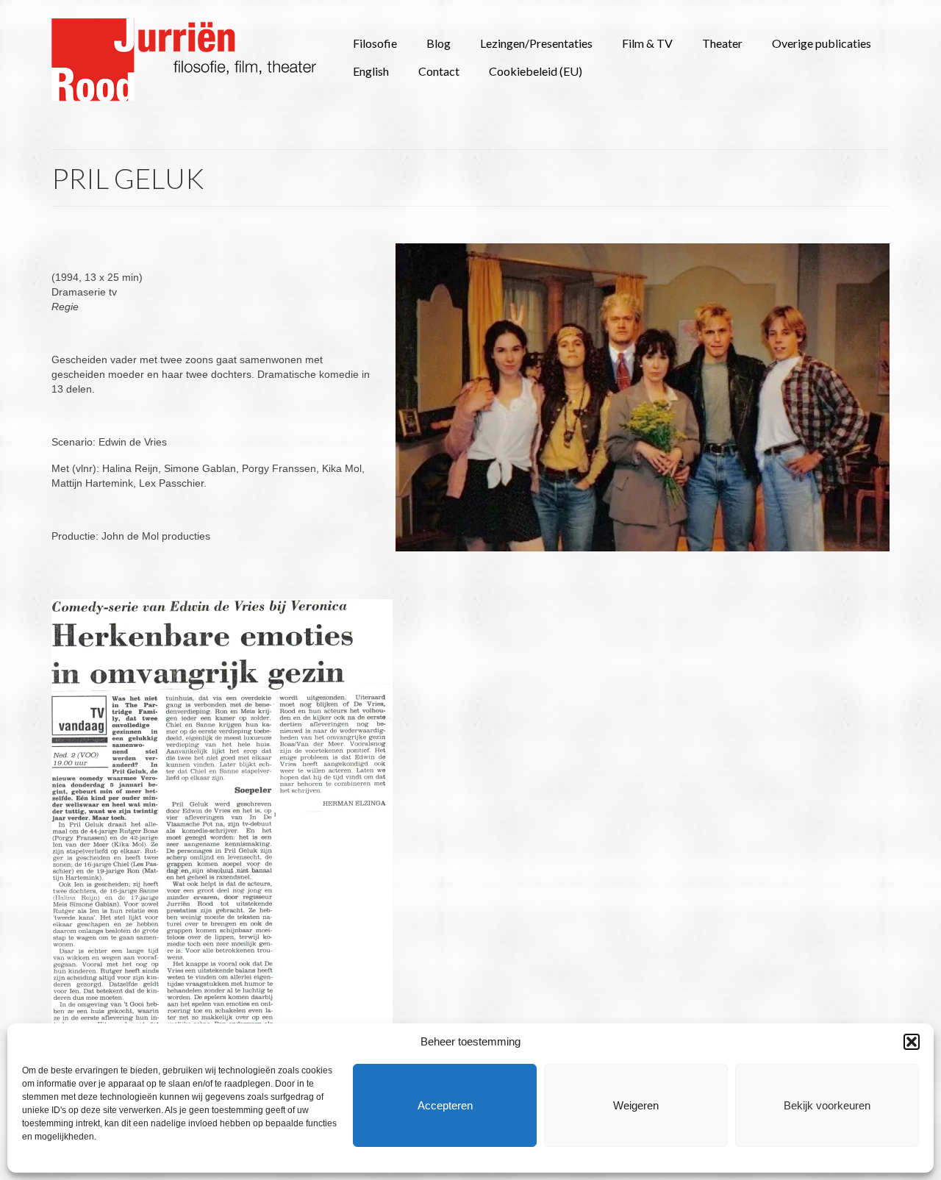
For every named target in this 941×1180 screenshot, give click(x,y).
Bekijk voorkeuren (827, 1105)
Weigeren (636, 1105)
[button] (911, 1041)
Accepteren (445, 1105)
